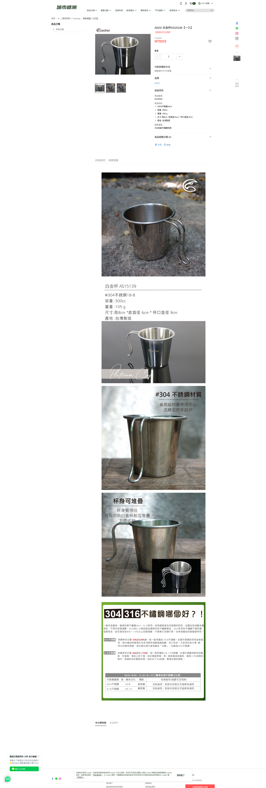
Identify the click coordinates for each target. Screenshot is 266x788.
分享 (160, 145)
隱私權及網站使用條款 (114, 787)
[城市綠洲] (66, 7)
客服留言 (148, 783)
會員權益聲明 (150, 787)
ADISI (157, 83)
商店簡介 (109, 783)
